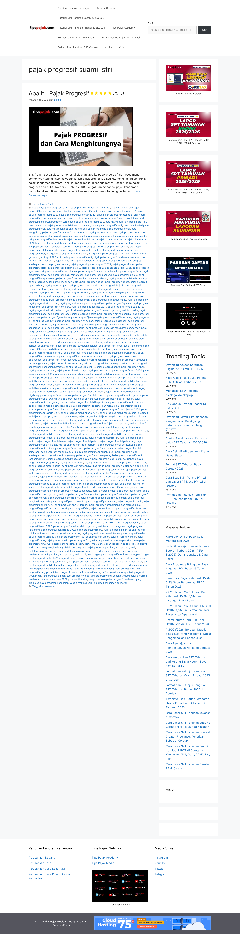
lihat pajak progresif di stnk (108, 250)
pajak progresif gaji (94, 303)
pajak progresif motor (71, 462)
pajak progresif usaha (133, 533)
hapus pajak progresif (72, 243)
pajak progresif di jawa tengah (107, 292)
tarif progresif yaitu (101, 575)
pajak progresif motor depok (81, 469)
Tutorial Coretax (106, 8)
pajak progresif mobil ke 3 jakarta (70, 430)
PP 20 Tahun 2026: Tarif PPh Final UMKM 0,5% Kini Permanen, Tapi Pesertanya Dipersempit (188, 610)
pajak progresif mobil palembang (117, 441)
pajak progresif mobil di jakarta (124, 395)
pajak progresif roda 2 (102, 508)
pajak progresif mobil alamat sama (104, 374)
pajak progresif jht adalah (79, 320)
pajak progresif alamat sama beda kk (98, 271)
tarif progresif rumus (66, 572)
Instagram (161, 857)
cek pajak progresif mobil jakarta (128, 236)
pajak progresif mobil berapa (70, 384)
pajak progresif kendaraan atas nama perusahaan (113, 327)
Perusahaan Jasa (40, 863)
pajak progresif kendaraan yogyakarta (109, 363)
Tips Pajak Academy (123, 27)
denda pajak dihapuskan (104, 239)
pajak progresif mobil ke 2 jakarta (98, 423)
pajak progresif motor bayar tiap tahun (83, 465)
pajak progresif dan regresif (110, 289)
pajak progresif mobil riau (69, 448)
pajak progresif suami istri (43, 522)
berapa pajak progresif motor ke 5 (117, 211)
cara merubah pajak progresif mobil (92, 232)
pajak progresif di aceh (76, 292)
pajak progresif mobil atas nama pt (106, 377)
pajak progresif (79, 264)
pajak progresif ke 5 (83, 324)
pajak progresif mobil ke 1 (80, 420)
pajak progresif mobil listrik (103, 437)
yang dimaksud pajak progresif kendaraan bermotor (98, 582)
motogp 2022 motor (51, 257)
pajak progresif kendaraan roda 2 (61, 359)
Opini (122, 47)
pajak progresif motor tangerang (120, 487)
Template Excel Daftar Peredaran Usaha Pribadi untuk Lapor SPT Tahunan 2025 (187, 703)
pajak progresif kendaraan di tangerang (120, 345)
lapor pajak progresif (85, 246)
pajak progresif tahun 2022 (100, 522)
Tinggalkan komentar (43, 586)
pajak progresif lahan (132, 366)
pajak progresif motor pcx (51, 487)
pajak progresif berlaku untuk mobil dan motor (54, 281)
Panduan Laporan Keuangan (74, 8)
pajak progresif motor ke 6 (67, 483)
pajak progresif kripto (108, 366)
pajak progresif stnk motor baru (131, 519)
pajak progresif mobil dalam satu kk (48, 391)
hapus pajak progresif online (100, 243)
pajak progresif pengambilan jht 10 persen (103, 497)
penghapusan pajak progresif (88, 547)
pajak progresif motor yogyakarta (72, 490)
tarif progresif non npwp (101, 568)
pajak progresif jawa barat (55, 317)
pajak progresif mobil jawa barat (59, 416)
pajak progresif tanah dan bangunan (105, 526)
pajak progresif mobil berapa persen (107, 384)
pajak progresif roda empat (131, 508)
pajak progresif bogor (92, 281)
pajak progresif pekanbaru (115, 494)
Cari (150, 23)
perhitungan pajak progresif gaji (46, 551)
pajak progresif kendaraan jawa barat (122, 349)
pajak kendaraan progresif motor (95, 260)
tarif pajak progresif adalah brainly (105, 558)
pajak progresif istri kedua (124, 310)
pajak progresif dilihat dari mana (108, 299)
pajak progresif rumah (41, 512)
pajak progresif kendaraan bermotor (80, 335)
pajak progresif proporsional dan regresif (111, 505)
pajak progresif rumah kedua (70, 512)
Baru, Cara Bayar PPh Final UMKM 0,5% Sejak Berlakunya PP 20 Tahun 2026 (188, 582)
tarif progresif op (125, 568)
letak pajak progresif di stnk (113, 246)
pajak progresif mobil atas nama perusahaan (61, 377)
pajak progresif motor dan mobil (123, 465)
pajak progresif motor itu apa (114, 469)
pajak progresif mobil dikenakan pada (49, 405)
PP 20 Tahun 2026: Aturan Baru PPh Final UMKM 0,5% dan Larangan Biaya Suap (186, 596)
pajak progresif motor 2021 (99, 462)
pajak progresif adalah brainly (64, 267)
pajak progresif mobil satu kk (100, 448)
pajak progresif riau (78, 508)
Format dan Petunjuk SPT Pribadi (121, 37)
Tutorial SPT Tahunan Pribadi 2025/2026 (81, 27)
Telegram (161, 874)
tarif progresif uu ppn (54, 575)
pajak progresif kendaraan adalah (66, 327)
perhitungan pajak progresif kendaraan (85, 551)
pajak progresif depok (51, 292)
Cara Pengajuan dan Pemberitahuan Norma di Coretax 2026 (188, 647)
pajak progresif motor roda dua (83, 487)
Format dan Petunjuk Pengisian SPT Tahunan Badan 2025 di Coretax (186, 499)
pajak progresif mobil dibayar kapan (89, 402)
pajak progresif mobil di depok (89, 395)
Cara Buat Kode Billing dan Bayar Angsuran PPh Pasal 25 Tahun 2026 (187, 568)
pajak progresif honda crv (56, 306)
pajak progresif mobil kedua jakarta (115, 434)
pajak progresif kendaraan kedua (82, 352)
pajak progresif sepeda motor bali (47, 515)
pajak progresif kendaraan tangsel (68, 363)
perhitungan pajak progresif (120, 547)
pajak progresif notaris (129, 490)
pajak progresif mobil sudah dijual (95, 451)
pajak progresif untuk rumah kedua (101, 533)
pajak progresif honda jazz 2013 (125, 306)
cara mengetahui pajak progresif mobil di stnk (54, 225)
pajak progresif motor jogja (65, 473)
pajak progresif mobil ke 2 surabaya (63, 427)
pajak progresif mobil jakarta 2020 (121, 409)
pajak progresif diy (137, 299)
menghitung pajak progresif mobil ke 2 (109, 253)
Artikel (109, 47)
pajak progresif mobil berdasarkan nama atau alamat (84, 388)
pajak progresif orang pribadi (84, 494)
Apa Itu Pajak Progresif (76, 93)
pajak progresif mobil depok (55, 395)
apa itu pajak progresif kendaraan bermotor (86, 207)
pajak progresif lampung (42, 370)
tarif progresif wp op (78, 575)
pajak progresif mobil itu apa (52, 409)
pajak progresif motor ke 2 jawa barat (58, 480)
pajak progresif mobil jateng (115, 412)
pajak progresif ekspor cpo (43, 303)
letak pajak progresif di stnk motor (73, 250)
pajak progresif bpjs (55, 285)
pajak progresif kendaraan (109, 324)
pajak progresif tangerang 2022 (58, 529)
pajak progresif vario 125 (42, 536)
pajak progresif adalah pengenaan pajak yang (106, 267)
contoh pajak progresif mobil (74, 239)
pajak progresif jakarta (84, 313)
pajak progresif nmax (104, 490)
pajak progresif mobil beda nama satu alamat (83, 381)
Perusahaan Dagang (42, 857)
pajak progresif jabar (59, 313)
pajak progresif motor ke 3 (94, 480)
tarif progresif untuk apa (115, 572)
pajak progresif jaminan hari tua (114, 313)
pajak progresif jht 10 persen (48, 320)
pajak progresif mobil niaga (51, 441)
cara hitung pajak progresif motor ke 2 (126, 221)
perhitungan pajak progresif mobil (67, 554)
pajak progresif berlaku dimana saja (128, 278)
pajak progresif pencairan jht (63, 497)
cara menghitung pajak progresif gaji (67, 228)
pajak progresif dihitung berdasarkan (69, 299)
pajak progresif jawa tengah (86, 317)
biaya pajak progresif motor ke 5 (114, 214)
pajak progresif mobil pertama (80, 444)
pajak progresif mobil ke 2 (109, 420)
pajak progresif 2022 (99, 264)
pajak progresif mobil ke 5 (134, 430)
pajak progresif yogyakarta (85, 540)
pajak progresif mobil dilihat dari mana (92, 405)
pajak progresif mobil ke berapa (46, 434)
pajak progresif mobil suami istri (58, 451)
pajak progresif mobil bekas (125, 381)
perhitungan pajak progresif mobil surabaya (111, 554)
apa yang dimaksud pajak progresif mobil (74, 211)
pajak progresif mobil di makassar (79, 398)
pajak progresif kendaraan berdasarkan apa (84, 331)
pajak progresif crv (48, 289)
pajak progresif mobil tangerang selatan (69, 458)
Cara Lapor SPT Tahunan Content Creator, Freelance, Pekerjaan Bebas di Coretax (188, 736)
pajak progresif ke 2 (60, 324)
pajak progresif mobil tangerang (57, 455)
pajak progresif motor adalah (44, 465)
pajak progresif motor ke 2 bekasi (58, 476)
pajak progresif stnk (72, 519)
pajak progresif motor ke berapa (101, 483)
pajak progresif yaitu (58, 540)
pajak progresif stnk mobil (98, 519)
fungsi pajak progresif (47, 243)
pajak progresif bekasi (125, 274)
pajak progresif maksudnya (71, 370)
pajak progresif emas (71, 303)
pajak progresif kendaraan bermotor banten (52, 338)
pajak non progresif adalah (54, 264)
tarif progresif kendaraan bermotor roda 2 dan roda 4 (58, 568)
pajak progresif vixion (97, 536)
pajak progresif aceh (123, 264)
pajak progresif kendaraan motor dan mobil (82, 356)
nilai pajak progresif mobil (78, 257)
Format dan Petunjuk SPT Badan (76, 37)
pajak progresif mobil (99, 370)
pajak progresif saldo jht (100, 512)
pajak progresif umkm (115, 529)
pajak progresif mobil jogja (49, 420)
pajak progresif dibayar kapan (83, 296)
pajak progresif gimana (118, 303)
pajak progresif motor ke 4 (125, 480)
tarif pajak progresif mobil (128, 561)
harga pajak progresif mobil (133, 243)
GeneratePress (61, 925)
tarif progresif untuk (89, 572)
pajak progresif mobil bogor (129, 388)
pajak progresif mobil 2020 (127, 370)
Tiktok (159, 868)
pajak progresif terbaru (89, 529)
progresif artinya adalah (72, 558)
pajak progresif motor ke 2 (96, 473)
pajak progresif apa (130, 271)
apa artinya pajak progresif (46, 207)
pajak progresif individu (41, 310)
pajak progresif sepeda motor (131, 512)
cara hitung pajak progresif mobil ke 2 (83, 221)
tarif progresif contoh (97, 565)
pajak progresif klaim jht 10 (80, 366)
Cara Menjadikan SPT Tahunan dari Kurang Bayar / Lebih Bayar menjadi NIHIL (186, 661)
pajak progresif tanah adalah (69, 526)
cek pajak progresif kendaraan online (60, 236)
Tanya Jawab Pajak (42, 204)
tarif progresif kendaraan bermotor (129, 565)
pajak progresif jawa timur (117, 317)
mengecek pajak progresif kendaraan (67, 253)
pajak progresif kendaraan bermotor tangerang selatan (67, 345)
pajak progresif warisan (123, 536)
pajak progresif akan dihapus (61, 271)
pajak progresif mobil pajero (82, 441)
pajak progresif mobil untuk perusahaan (114, 458)
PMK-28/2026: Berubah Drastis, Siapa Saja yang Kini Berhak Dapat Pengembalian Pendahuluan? (188, 634)
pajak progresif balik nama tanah (66, 274)
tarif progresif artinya (72, 565)
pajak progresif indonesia (69, 310)
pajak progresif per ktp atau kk (68, 501)
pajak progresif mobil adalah (68, 374)
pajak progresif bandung (98, 274)
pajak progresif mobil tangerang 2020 (97, 455)
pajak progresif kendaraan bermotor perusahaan (63, 342)
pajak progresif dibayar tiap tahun (119, 296)
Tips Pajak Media (103, 863)
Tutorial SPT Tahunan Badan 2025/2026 (81, 17)
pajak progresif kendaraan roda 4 (98, 359)
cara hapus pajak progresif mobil (106, 218)
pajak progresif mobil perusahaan (116, 444)
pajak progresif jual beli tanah (111, 320)
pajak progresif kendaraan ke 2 (46, 352)
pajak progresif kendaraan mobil (118, 352)
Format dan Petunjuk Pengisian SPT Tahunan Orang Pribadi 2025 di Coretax (188, 675)
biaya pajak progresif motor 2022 (76, 214)
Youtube (160, 863)
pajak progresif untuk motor (65, 533)
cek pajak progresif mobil (95, 236)
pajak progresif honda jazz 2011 (88, 306)
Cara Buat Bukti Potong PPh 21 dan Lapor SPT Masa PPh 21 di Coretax (186, 481)
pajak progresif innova (96, 310)
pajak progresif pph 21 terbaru (71, 505)
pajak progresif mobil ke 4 (104, 430)
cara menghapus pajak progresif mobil (101, 225)
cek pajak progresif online (43, 239)
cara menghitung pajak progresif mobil (109, 228)
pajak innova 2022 (66, 260)
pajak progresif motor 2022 (131, 462)
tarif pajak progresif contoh (52, 561)
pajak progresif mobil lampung (70, 437)
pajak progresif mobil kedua (80, 434)
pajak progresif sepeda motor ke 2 (86, 515)
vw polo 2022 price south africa (69, 579)
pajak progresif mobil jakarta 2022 (79, 412)
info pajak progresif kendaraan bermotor (51, 246)
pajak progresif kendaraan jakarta (82, 349)
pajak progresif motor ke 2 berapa (96, 476)
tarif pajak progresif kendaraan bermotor (90, 561)
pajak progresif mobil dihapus (126, 402)
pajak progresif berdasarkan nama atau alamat (81, 278)
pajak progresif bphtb (117, 281)
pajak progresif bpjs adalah (83, 285)
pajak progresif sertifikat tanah (123, 515)
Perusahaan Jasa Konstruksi (47, 868)
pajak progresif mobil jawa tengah (97, 416)
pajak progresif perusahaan (101, 501)
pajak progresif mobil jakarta (85, 409)
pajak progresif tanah (127, 522)
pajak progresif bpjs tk (111, 285)
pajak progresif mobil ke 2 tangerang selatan (108, 427)
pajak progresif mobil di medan (116, 398)
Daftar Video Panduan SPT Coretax (78, 47)
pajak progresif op (57, 494)
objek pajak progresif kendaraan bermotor (117, 257)
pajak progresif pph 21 (129, 501)
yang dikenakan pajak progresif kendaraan (111, 579)
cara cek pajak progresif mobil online (67, 218)
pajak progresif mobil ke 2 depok (60, 423)
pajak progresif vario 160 (70, 536)
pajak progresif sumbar (70, 522)
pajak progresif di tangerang (50, 296)
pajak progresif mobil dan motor (86, 391)
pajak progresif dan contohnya (76, 289)
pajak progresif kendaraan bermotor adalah (124, 335)
